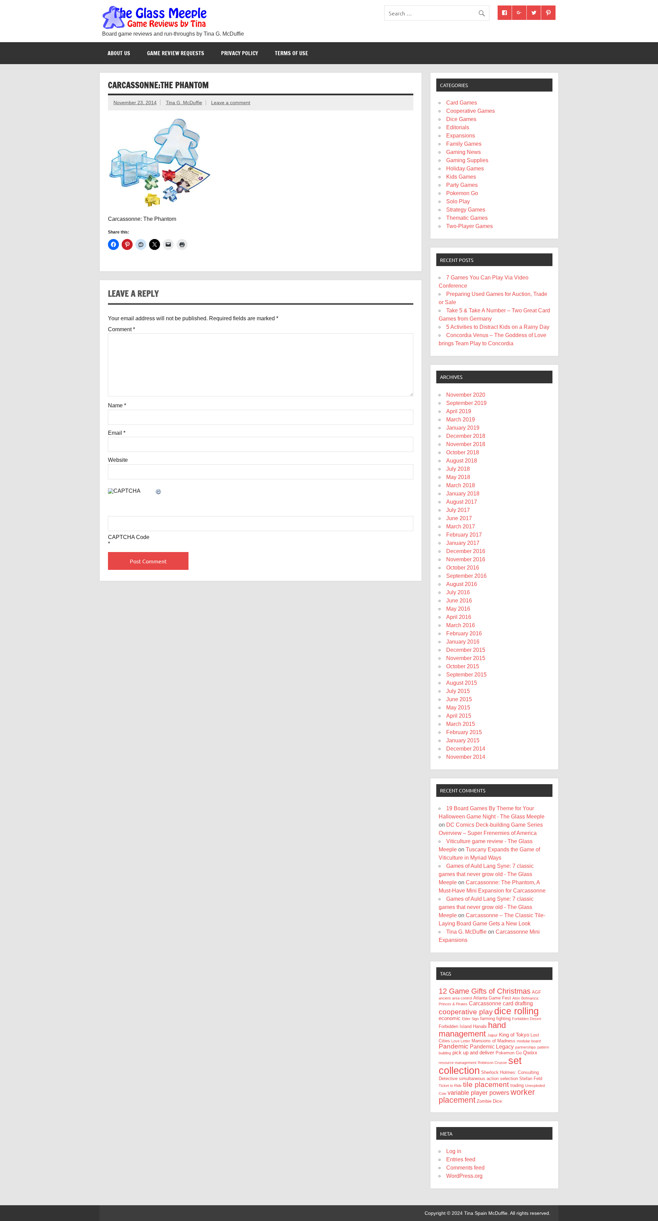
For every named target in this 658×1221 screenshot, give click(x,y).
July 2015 (458, 691)
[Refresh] (158, 492)
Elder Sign (470, 1019)
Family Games (464, 144)
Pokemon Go (462, 193)
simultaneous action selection (488, 1078)
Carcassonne (485, 1003)
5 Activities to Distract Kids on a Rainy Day (497, 327)
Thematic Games (467, 218)
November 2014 (465, 757)
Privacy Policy (239, 53)
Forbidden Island (455, 1026)
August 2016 (461, 584)
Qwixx (530, 1052)
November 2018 (465, 444)
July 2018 (458, 469)
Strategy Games (465, 210)
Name (117, 405)
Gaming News (463, 152)
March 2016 (460, 625)
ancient (445, 998)
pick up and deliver (473, 1052)
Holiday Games (465, 168)
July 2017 (458, 510)
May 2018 (458, 477)
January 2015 (462, 740)
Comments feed (465, 1168)
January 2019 (462, 428)
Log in (453, 1151)
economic (450, 1018)
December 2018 (465, 436)
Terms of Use (291, 53)
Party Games (462, 185)
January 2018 (462, 493)
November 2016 (465, 559)
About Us (119, 53)
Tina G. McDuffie (184, 102)
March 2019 (460, 419)
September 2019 (466, 403)
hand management (472, 1029)
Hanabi (480, 1026)
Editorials (457, 127)
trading (517, 1085)
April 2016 (458, 617)
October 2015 (462, 666)
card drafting (518, 1003)
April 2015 (458, 716)
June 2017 (459, 518)
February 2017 (464, 535)
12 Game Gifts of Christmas (485, 991)
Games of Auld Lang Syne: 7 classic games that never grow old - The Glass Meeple (486, 874)
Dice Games (461, 119)
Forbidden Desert (526, 1019)
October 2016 (462, 568)
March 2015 (460, 724)
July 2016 (458, 592)
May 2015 (458, 707)
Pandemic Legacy (492, 1046)
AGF (536, 992)
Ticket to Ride (450, 1086)
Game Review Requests (175, 53)
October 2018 (462, 452)
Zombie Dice (489, 1101)
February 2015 (464, 732)
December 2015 (465, 650)
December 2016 (465, 551)
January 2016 (462, 642)
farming (487, 1018)
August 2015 (461, 683)
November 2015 (465, 658)
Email (116, 433)
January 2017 (462, 543)
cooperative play (466, 1012)
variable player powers (478, 1092)
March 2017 (460, 526)
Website (118, 460)
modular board (529, 1041)
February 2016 (464, 633)
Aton (516, 998)
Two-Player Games (469, 226)
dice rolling (516, 1011)
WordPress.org (464, 1176)
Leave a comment (230, 102)
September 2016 (466, 576)
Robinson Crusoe (492, 1063)
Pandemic (453, 1046)
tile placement (486, 1084)
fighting (503, 1018)
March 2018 (460, 485)
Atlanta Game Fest (492, 998)
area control (462, 998)
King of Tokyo (514, 1035)
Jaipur (492, 1035)
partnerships (525, 1047)
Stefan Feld (530, 1078)
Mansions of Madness (493, 1040)
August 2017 (461, 502)
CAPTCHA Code (128, 537)
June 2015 (459, 699)
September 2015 (466, 675)
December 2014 (465, 749)
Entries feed (460, 1159)
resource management (457, 1063)
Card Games (461, 103)
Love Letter (460, 1041)
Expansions (460, 136)
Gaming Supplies (467, 160)
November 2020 (465, 395)
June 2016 (459, 600)
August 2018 (461, 461)
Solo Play (458, 201)
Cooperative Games (470, 111)
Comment (121, 329)
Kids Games (461, 177)
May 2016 (458, 609)
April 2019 (458, 411)
